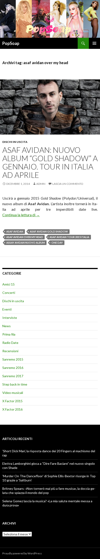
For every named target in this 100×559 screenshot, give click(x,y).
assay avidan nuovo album (25, 242)
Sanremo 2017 (12, 376)
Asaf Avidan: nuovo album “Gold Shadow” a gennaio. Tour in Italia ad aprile (50, 162)
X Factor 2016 (12, 409)
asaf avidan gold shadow (49, 231)
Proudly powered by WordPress (22, 553)
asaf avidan (14, 231)
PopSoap (10, 43)
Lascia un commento (67, 183)
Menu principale (94, 43)
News (6, 326)
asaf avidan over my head (24, 237)
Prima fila (8, 334)
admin (40, 183)
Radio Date (10, 343)
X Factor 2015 (12, 401)
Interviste (9, 318)
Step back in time (14, 384)
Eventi (7, 309)
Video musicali (12, 393)
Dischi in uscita (14, 142)
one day (57, 242)
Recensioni (10, 351)
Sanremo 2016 (12, 368)
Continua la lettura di (21, 215)
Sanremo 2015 (12, 359)
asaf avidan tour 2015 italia (69, 237)
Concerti (8, 293)
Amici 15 (8, 284)
